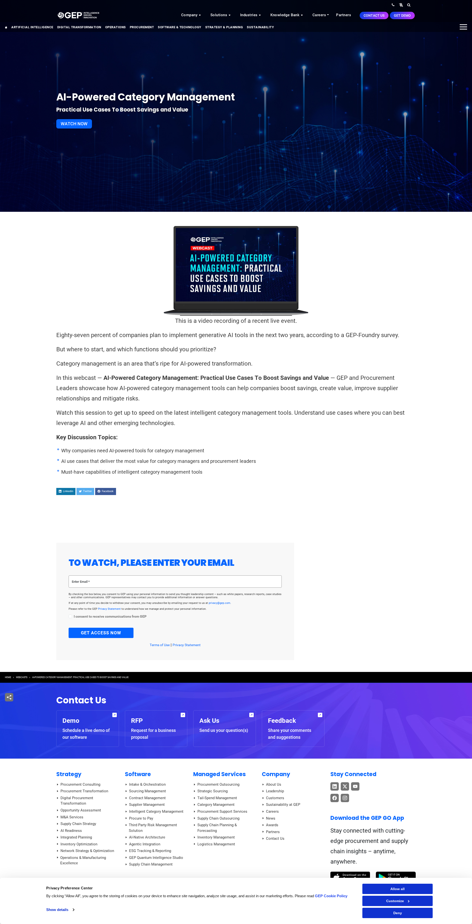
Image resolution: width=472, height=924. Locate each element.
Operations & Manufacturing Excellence (83, 860)
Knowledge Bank (285, 15)
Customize (395, 901)
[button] (401, 5)
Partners (343, 15)
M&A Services (71, 817)
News (270, 818)
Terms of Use (160, 645)
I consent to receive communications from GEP (110, 616)
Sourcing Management (147, 791)
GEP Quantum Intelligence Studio (156, 857)
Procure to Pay (141, 818)
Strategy (68, 774)
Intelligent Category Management (156, 811)
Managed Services (219, 774)
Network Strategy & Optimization (87, 851)
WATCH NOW (74, 123)
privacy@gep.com (219, 603)
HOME (8, 677)
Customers (275, 798)
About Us (273, 784)
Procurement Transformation (84, 791)
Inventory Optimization (78, 844)
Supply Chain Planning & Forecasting (217, 828)
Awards (272, 825)
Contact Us (374, 15)
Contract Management (147, 798)
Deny (397, 913)
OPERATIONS (115, 27)
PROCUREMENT (142, 27)
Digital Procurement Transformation (76, 801)
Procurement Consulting (80, 784)
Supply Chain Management (151, 864)
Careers (319, 15)
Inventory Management (216, 837)
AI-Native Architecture (147, 837)
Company (190, 15)
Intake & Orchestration (147, 784)
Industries (249, 15)
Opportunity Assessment (80, 810)
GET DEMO (402, 15)
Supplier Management (147, 804)
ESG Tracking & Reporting (150, 851)
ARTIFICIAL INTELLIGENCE (32, 27)
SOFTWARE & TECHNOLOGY (179, 27)
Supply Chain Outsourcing (218, 818)
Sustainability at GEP (283, 804)
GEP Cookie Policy (331, 896)
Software (138, 774)
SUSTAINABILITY (260, 27)
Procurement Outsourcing (218, 784)
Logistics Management (216, 844)
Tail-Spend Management (217, 798)
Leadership (275, 791)
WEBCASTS (21, 677)
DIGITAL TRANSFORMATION (79, 27)
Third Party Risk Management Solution (153, 828)
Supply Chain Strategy (78, 824)
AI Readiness (71, 830)
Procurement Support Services (222, 811)
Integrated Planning (76, 837)
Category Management (216, 804)
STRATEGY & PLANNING (224, 27)
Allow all (397, 889)
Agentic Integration (144, 844)
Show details (57, 910)
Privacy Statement (109, 609)
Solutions (219, 15)
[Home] (78, 15)
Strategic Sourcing (212, 791)
